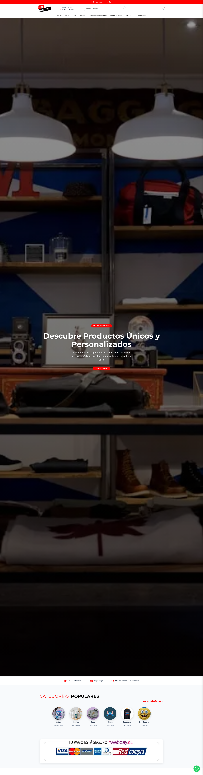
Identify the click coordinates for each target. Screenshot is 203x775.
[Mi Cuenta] (158, 8)
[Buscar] (123, 9)
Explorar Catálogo (102, 368)
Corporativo (141, 16)
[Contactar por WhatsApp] (196, 768)
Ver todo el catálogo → (153, 701)
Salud (73, 16)
